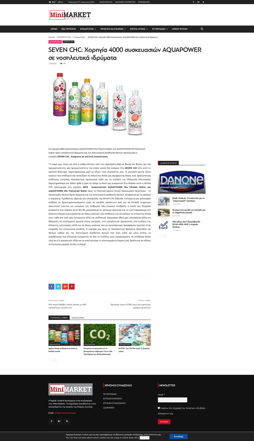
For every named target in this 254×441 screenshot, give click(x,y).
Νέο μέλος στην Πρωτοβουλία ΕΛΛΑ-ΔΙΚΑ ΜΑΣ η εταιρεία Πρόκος (186, 224)
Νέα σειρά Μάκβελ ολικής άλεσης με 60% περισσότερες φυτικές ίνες (67, 306)
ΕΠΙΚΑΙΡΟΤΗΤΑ (87, 29)
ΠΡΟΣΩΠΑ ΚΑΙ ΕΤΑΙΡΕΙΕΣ (111, 29)
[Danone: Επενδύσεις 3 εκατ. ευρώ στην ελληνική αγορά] (181, 181)
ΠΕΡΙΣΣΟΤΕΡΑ (77, 318)
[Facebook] (193, 2)
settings (144, 437)
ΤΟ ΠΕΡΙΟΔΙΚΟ (158, 29)
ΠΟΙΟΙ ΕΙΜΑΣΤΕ (105, 2)
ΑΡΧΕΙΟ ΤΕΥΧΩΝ (179, 29)
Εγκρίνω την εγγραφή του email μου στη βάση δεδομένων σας (181, 411)
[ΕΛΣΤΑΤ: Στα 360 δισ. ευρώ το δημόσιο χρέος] (135, 335)
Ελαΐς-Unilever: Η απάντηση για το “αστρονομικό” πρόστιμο (188, 199)
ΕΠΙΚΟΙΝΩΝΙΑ (144, 2)
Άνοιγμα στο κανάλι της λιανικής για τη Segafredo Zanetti (189, 211)
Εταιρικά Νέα (79, 37)
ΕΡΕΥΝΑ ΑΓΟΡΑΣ (137, 29)
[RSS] (203, 2)
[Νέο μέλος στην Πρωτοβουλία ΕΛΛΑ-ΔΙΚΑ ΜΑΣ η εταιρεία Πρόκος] (164, 224)
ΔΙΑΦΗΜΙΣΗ (108, 408)
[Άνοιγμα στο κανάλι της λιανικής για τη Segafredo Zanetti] (164, 212)
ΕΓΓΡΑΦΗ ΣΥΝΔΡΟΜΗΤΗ (114, 403)
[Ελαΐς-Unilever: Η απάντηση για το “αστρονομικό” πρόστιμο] (164, 201)
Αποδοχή (178, 436)
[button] (201, 29)
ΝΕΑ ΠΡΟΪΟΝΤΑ (68, 29)
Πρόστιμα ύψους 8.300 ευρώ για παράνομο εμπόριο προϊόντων (130, 306)
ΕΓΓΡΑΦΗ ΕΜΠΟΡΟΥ (112, 399)
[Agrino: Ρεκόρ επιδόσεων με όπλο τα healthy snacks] (65, 335)
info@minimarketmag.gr (65, 413)
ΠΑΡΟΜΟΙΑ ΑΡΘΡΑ (59, 318)
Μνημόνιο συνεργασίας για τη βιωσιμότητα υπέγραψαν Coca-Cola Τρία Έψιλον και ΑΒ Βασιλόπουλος (98, 351)
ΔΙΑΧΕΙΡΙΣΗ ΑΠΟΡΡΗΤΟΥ (125, 2)
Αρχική (52, 37)
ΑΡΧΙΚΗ (54, 29)
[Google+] (198, 2)
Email (161, 394)
